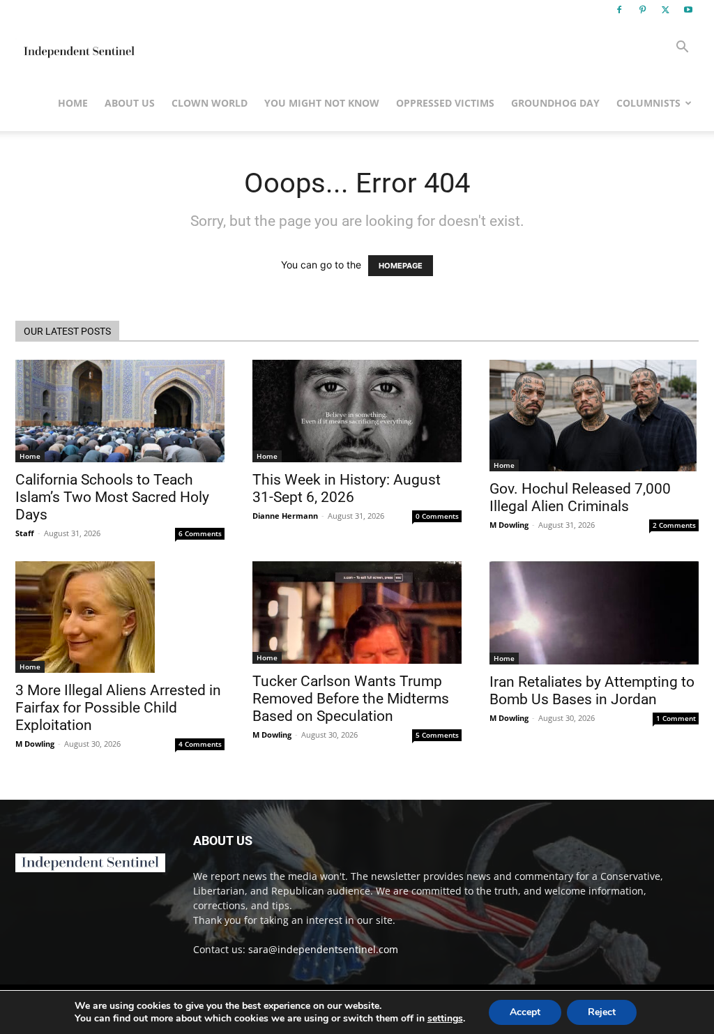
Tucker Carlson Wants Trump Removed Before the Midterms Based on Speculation (350, 698)
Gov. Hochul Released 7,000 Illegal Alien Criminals (580, 497)
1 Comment (676, 718)
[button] (682, 48)
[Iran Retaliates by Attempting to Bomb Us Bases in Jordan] (594, 612)
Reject (602, 1012)
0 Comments (437, 516)
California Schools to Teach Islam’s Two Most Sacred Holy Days (112, 497)
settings (445, 1018)
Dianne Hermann (285, 515)
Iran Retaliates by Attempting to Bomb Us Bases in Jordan (591, 691)
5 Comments (437, 735)
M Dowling (509, 524)
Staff (24, 533)
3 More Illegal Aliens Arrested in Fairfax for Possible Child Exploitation (118, 707)
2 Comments (674, 525)
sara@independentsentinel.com (323, 949)
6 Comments (200, 533)
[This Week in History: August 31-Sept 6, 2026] (357, 411)
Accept (525, 1012)
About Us (130, 102)
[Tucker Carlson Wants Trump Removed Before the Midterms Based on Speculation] (357, 612)
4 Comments (200, 744)
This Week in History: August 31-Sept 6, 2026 (346, 488)
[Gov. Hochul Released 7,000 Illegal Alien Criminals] (594, 415)
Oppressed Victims (445, 102)
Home (73, 102)
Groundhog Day (555, 102)
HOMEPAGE (401, 266)
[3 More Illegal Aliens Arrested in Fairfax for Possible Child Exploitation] (120, 617)
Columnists (648, 102)
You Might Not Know (321, 102)
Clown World (210, 102)
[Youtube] (688, 10)
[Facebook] (619, 10)
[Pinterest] (642, 10)
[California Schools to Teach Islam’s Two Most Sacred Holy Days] (120, 411)
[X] (665, 10)
